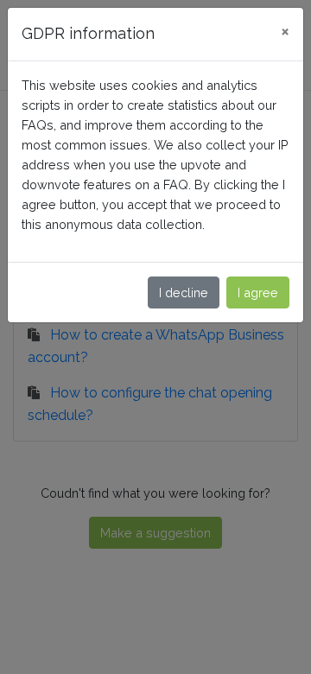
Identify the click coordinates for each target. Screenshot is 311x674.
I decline (183, 292)
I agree (258, 292)
